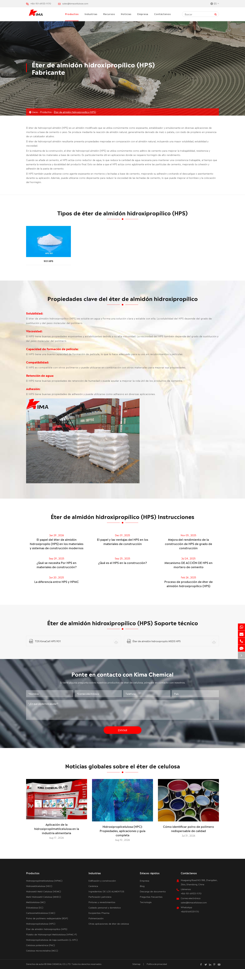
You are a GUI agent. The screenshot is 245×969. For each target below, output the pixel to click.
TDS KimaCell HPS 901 (48, 641)
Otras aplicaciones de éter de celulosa (108, 923)
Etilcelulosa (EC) (34, 907)
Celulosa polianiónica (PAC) (40, 945)
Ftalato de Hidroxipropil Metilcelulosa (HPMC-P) (51, 934)
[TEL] (241, 641)
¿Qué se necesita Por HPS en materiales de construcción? (57, 564)
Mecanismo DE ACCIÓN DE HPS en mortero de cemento (188, 564)
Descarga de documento (153, 891)
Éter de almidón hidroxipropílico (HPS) (75, 112)
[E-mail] (241, 634)
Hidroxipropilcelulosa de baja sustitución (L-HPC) (52, 939)
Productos (72, 14)
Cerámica (93, 886)
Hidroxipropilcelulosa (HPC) (40, 923)
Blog (142, 886)
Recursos (109, 14)
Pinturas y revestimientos (101, 902)
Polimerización (96, 918)
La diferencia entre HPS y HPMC (56, 581)
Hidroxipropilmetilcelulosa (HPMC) (44, 880)
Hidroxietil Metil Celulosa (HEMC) (43, 891)
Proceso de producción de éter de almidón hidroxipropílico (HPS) (188, 583)
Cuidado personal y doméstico (104, 907)
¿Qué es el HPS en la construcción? (122, 562)
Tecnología (145, 902)
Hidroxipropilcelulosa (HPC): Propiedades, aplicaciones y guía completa (122, 830)
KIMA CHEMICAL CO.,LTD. (59, 963)
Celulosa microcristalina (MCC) (42, 950)
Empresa (142, 14)
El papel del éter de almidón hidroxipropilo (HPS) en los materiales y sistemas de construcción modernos (56, 543)
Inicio (35, 112)
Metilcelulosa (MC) (35, 902)
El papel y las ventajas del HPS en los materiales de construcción (122, 541)
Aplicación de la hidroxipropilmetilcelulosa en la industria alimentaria (56, 828)
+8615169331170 (190, 911)
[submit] (216, 14)
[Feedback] (241, 648)
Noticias (126, 14)
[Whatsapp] (241, 627)
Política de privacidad (157, 963)
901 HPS (48, 261)
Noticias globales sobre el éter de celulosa (122, 766)
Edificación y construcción (102, 880)
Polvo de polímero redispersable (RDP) (47, 918)
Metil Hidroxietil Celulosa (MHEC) (43, 896)
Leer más (56, 816)
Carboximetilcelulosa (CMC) (40, 912)
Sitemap (136, 963)
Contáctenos (162, 14)
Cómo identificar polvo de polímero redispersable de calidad (188, 828)
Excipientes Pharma (98, 912)
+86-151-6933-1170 (40, 3)
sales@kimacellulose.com (75, 3)
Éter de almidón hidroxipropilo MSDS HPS (157, 641)
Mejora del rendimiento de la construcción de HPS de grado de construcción (188, 543)
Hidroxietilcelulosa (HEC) (39, 886)
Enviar (122, 730)
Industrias (91, 14)
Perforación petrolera (99, 896)
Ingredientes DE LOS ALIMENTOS (106, 891)
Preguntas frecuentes (151, 896)
